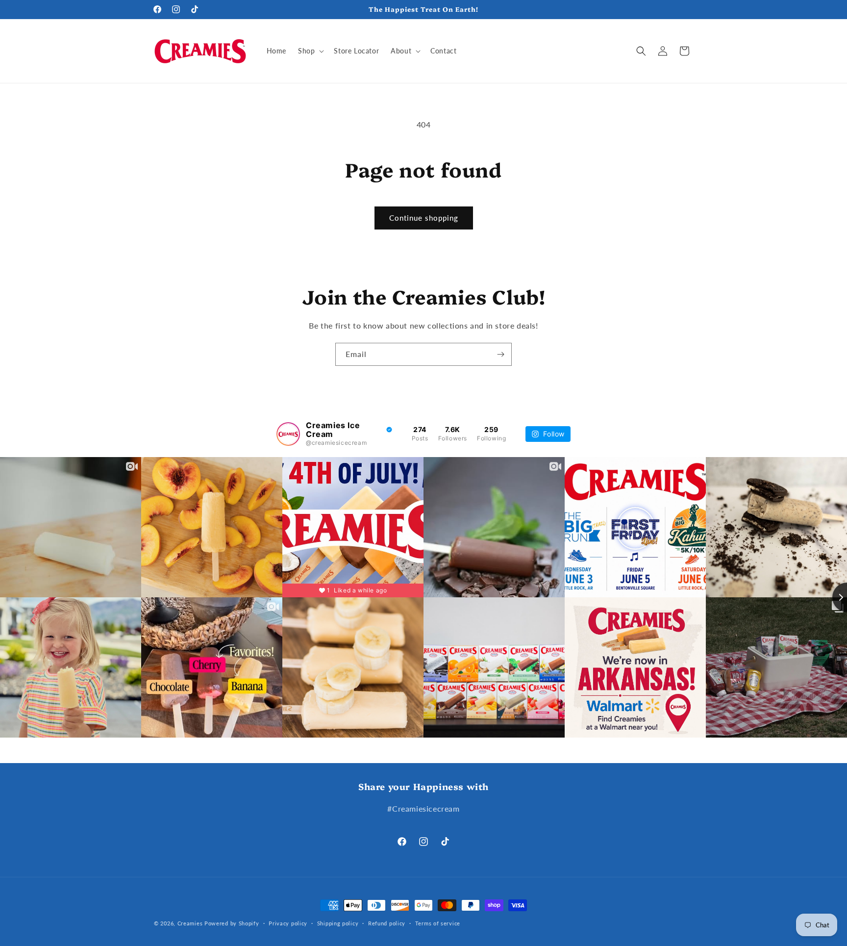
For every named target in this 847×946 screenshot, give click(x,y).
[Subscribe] (500, 354)
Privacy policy (288, 923)
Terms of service (437, 923)
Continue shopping (423, 217)
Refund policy (386, 923)
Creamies (190, 923)
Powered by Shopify (231, 923)
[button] (310, 51)
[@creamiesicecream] (288, 434)
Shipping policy (338, 923)
